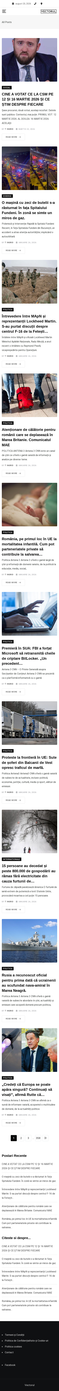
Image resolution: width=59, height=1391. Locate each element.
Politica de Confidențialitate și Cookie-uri (26, 1340)
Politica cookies (13, 1346)
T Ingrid (9, 129)
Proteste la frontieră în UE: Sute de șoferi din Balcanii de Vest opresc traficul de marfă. (29, 762)
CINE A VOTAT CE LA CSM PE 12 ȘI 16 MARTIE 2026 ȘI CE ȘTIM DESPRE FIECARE (27, 99)
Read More (11, 137)
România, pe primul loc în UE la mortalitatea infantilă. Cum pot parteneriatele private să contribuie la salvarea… (29, 1223)
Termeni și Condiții (14, 1334)
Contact (9, 1352)
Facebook (10, 1365)
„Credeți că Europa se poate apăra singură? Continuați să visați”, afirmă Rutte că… (27, 1089)
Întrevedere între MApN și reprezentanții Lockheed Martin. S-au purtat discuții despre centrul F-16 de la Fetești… (29, 1193)
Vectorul (29, 1385)
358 (38, 1138)
